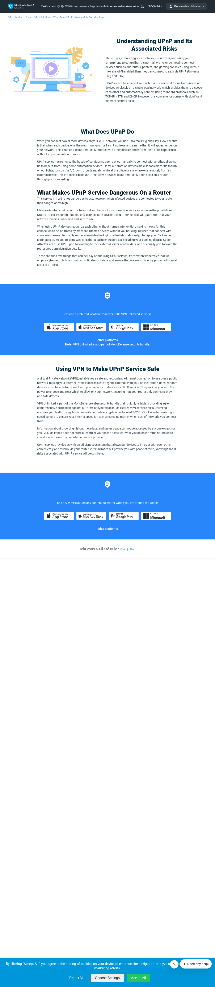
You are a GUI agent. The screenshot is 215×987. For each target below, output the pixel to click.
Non (132, 549)
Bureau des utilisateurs (189, 6)
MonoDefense (120, 344)
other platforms (107, 340)
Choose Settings (107, 978)
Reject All (76, 978)
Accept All (138, 978)
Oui (122, 549)
